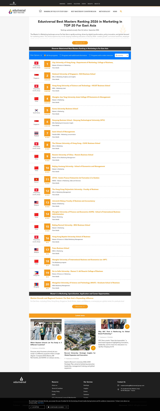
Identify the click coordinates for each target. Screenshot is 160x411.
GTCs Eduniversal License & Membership (64, 398)
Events (86, 391)
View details (55, 68)
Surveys (86, 398)
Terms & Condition (57, 388)
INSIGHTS (90, 4)
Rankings (86, 385)
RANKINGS (62, 4)
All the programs (52, 55)
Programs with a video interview (102, 55)
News (115, 11)
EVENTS (84, 4)
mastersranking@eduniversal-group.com (132, 386)
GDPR (53, 395)
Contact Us (121, 382)
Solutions (86, 395)
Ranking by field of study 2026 (55, 12)
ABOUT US (97, 4)
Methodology (104, 11)
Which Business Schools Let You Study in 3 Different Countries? (46, 344)
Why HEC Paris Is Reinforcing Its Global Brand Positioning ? (114, 333)
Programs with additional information (74, 55)
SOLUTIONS (77, 4)
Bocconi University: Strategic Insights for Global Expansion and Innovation (80, 354)
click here (41, 403)
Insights (86, 388)
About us (54, 385)
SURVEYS (69, 4)
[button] (67, 12)
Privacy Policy (56, 391)
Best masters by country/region (83, 11)
